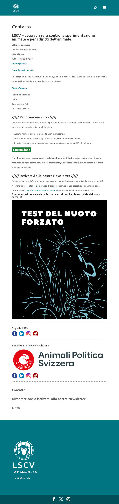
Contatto (18, 390)
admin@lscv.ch (19, 63)
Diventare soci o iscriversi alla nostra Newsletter (49, 399)
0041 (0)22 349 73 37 (25, 471)
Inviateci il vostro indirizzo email (42, 190)
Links (16, 407)
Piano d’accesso (19, 88)
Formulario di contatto (23, 70)
